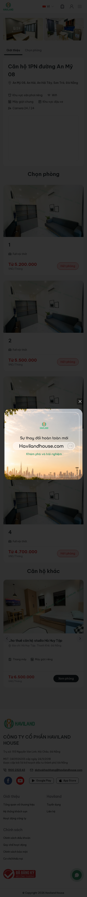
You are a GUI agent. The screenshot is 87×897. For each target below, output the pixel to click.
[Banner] (43, 449)
